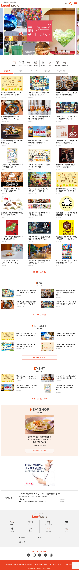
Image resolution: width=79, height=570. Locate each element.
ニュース (34, 71)
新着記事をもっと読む (39, 272)
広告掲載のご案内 (11, 565)
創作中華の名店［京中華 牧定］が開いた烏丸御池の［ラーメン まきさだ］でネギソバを (39, 439)
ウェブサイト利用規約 (41, 565)
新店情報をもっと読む (39, 451)
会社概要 (21, 565)
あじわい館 (61, 71)
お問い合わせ (69, 565)
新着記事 (7, 71)
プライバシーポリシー (56, 565)
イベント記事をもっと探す (39, 399)
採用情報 (29, 565)
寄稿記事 (47, 71)
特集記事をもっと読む (39, 357)
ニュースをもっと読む (39, 315)
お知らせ (21, 499)
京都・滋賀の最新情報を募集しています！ (32, 502)
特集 (20, 71)
